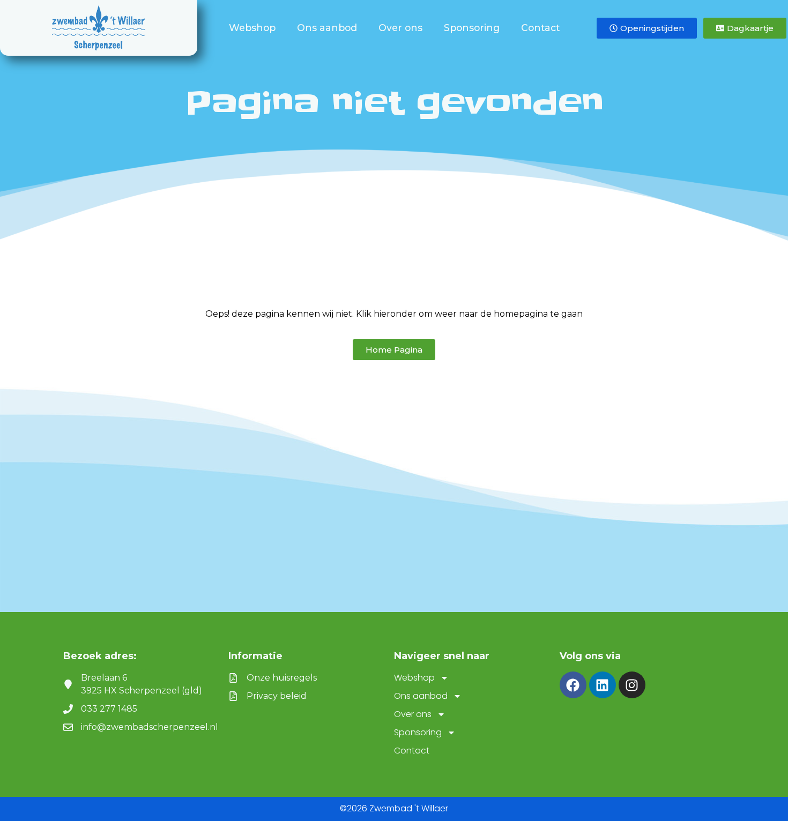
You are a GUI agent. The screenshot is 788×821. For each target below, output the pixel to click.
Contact (540, 27)
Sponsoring (472, 27)
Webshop (252, 27)
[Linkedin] (602, 684)
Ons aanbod (327, 27)
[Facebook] (573, 684)
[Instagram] (632, 684)
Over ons (400, 27)
